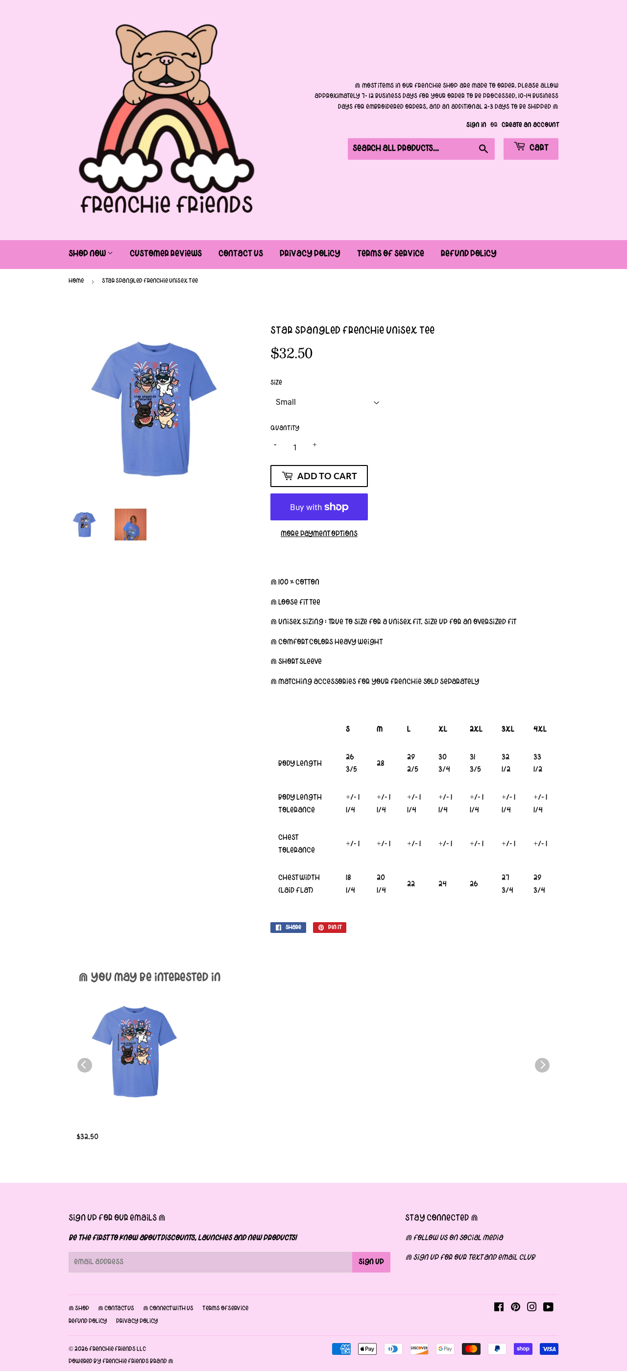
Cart (538, 148)
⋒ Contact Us (116, 1309)
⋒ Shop (79, 1309)
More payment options (319, 534)
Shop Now (88, 254)
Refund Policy (469, 254)
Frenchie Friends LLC (117, 1349)
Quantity (284, 428)
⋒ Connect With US (168, 1309)
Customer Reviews (166, 254)
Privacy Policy (310, 254)
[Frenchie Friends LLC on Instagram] (532, 1308)
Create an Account (530, 125)
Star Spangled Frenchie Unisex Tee (123, 1126)
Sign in (476, 125)
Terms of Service (390, 254)
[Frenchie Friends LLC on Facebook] (499, 1308)
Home (76, 281)
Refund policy (88, 1321)
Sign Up (371, 1262)
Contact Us (240, 254)
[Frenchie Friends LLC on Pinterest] (515, 1308)
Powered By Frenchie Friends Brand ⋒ (121, 1362)
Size (276, 383)
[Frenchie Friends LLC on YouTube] (548, 1308)
